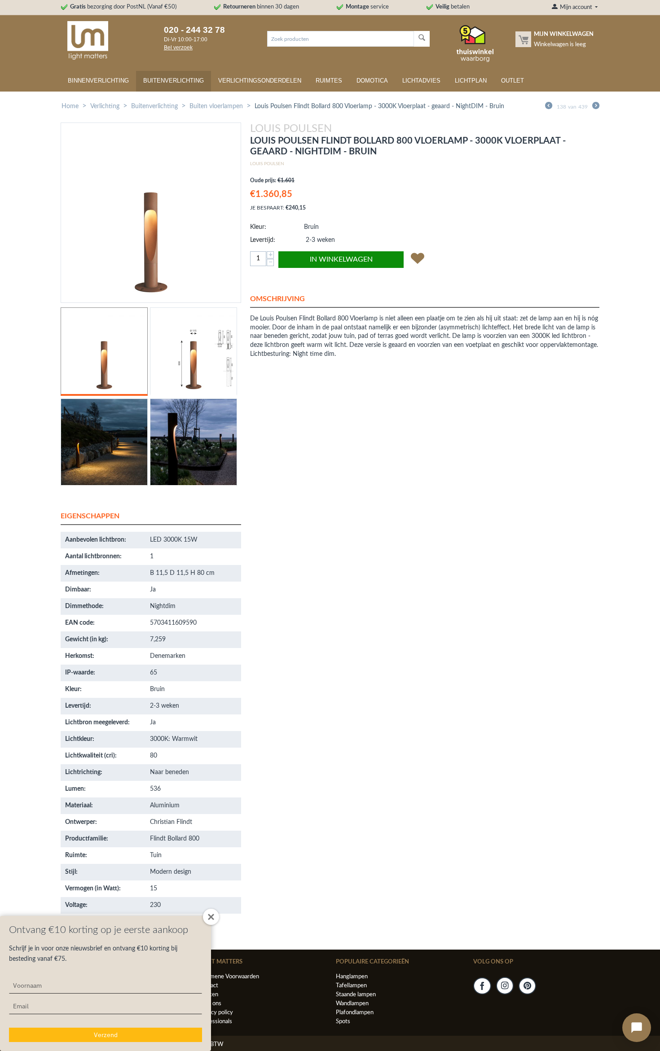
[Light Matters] (84, 40)
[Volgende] (595, 107)
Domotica (372, 80)
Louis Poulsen (267, 164)
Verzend (106, 1035)
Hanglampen (352, 977)
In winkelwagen (341, 259)
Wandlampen (352, 1004)
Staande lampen (356, 995)
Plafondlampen (355, 1013)
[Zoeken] (422, 39)
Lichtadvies (421, 80)
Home (70, 106)
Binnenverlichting (98, 80)
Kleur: (258, 227)
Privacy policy (215, 1013)
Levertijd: (262, 240)
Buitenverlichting (173, 80)
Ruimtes (329, 80)
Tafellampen (351, 986)
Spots (343, 1022)
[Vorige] (548, 107)
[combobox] (340, 39)
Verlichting (104, 106)
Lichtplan (471, 80)
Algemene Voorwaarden (228, 977)
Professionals (215, 1022)
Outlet (512, 80)
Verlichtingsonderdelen (259, 80)
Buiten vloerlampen (216, 106)
